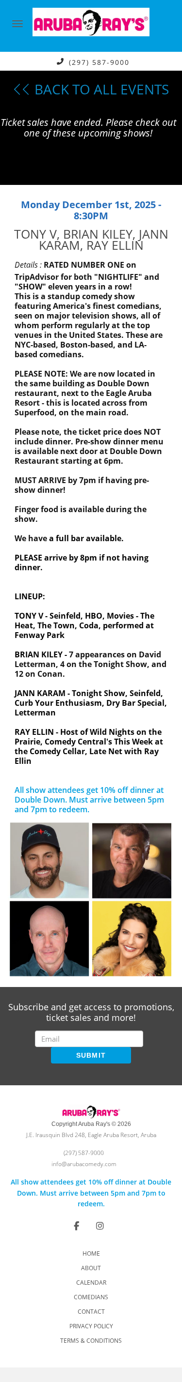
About (91, 1268)
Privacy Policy (91, 1326)
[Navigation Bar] (17, 23)
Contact (91, 1311)
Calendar (91, 1282)
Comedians (91, 1297)
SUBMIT (91, 1055)
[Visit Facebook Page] (76, 1225)
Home (91, 1253)
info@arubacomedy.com (83, 1164)
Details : (28, 265)
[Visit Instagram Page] (100, 1225)
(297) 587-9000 (99, 61)
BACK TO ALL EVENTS (100, 89)
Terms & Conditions (91, 1340)
